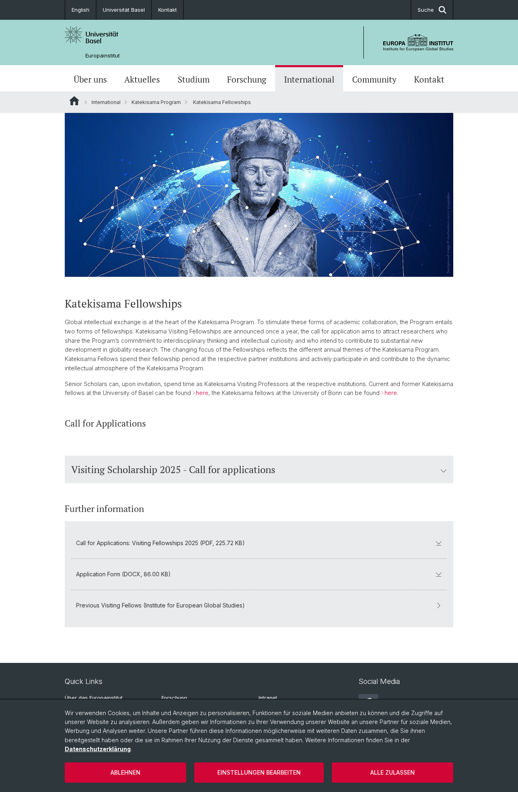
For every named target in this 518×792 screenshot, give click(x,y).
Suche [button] (426, 9)
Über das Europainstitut (94, 698)
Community (374, 79)
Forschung (246, 79)
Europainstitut (102, 56)
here (202, 392)
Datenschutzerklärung (98, 748)
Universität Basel (124, 9)
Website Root (74, 100)
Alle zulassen (392, 772)
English (80, 9)
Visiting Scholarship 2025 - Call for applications (173, 469)
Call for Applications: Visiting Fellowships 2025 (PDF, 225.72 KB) (160, 542)
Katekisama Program (156, 102)
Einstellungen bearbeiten (259, 772)
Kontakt (167, 9)
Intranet (268, 698)
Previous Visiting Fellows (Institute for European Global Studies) (160, 605)
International (309, 79)
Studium (194, 79)
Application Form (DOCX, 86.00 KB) (123, 574)
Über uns (90, 79)
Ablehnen (125, 772)
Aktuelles (142, 79)
